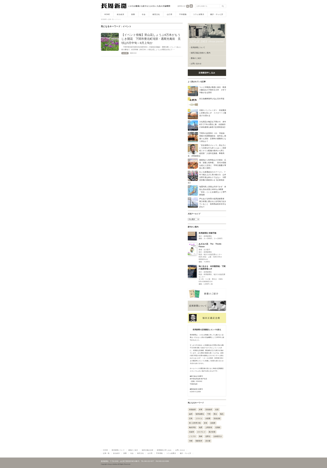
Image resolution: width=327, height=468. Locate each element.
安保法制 (217, 418)
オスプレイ (201, 432)
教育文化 (156, 14)
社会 (144, 14)
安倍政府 (208, 409)
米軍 (200, 409)
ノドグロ (192, 436)
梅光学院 (192, 427)
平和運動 (183, 14)
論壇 (190, 414)
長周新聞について (198, 47)
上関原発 (208, 427)
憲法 (215, 414)
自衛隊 (212, 423)
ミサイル (199, 418)
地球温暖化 (200, 414)
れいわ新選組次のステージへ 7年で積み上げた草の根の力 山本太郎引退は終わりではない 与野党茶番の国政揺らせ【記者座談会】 (207, 177)
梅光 (221, 414)
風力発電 (212, 432)
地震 (200, 427)
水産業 (207, 418)
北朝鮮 (217, 427)
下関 (208, 414)
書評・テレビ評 (216, 14)
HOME (107, 14)
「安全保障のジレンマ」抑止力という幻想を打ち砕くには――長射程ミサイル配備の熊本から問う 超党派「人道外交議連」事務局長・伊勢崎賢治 (207, 150)
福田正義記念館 (147, 450)
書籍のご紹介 (196, 58)
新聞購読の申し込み (164, 450)
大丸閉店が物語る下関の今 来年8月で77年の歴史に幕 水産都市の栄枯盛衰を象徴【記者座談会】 (212, 124)
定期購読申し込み (207, 73)
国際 (133, 14)
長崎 (200, 436)
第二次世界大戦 (195, 423)
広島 (190, 418)
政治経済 (120, 14)
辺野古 (207, 436)
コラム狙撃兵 (198, 14)
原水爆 (207, 441)
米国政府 (192, 409)
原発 (205, 423)
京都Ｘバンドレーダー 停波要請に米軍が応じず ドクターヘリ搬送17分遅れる (212, 113)
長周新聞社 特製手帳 (207, 233)
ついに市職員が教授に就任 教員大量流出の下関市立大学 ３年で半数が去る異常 (212, 90)
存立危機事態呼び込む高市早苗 (211, 99)
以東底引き (218, 436)
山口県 (169, 14)
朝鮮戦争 (199, 441)
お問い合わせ (196, 64)
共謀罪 (191, 432)
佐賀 (217, 409)
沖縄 (190, 441)
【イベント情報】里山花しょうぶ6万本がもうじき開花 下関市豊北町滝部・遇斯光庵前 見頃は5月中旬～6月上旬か (151, 38)
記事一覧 (106, 453)
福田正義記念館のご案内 (200, 53)
